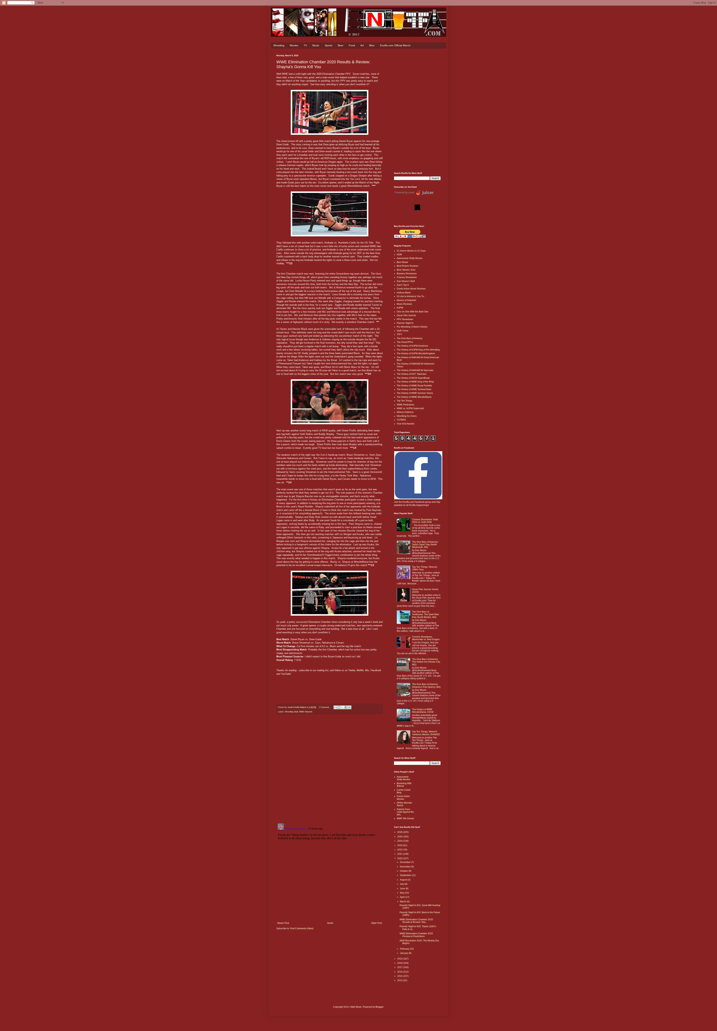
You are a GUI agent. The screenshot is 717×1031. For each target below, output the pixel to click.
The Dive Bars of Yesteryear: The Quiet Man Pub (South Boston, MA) (425, 614)
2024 (400, 841)
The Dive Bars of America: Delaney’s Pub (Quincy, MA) (426, 685)
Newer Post (283, 923)
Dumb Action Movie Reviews (411, 288)
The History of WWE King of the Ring (415, 381)
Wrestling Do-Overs (407, 416)
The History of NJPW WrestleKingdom (416, 353)
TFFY (399, 334)
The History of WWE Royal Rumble (414, 385)
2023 (400, 845)
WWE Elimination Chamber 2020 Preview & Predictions (416, 934)
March (403, 901)
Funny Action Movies (403, 797)
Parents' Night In (405, 323)
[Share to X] (342, 707)
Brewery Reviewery (407, 273)
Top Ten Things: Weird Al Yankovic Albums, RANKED (426, 733)
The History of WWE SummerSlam (414, 389)
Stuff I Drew (402, 330)
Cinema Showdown (407, 277)
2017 (400, 967)
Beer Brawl (402, 262)
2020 (400, 858)
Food (352, 45)
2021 (400, 854)
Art (362, 45)
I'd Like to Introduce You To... (411, 296)
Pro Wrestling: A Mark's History (412, 326)
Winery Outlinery (405, 412)
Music (315, 45)
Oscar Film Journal (406, 315)
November (405, 866)
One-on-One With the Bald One (412, 311)
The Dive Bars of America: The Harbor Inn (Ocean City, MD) (426, 662)
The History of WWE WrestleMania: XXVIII (422, 710)
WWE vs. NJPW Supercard (410, 408)
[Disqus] (329, 769)
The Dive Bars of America (409, 338)
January (404, 953)
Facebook (375, 670)
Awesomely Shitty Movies (410, 258)
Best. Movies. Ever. (406, 270)
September (406, 875)
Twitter (351, 670)
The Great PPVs (405, 342)
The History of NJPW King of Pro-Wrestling (418, 349)
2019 (400, 958)
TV (305, 45)
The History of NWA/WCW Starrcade (415, 370)
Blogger (379, 1007)
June (403, 888)
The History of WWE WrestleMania (414, 397)
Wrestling (278, 45)
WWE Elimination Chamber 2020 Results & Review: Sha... (416, 920)
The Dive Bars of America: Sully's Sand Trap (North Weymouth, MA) (425, 545)
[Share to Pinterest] (349, 707)
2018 (400, 963)
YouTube (285, 673)
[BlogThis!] (339, 707)
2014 (400, 980)
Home (330, 923)
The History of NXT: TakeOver (411, 374)
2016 (400, 971)
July (402, 884)
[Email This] (335, 707)
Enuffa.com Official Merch (395, 45)
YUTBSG (401, 419)
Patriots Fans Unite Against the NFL (405, 812)
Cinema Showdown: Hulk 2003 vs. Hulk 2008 (425, 520)
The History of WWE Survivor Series (415, 393)
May (402, 893)
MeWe (360, 670)
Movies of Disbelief (406, 300)
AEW (399, 254)
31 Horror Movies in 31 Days (411, 250)
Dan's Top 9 (403, 285)
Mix (367, 670)
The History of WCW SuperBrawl (413, 378)
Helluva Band (404, 292)
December (405, 862)
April (402, 897)
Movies (294, 45)
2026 (400, 832)
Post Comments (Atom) (302, 928)
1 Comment (324, 707)
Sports (328, 45)
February (405, 949)
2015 (400, 976)
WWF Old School (405, 818)
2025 (400, 836)
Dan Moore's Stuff (406, 281)
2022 (400, 849)
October (404, 871)
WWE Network (305, 712)
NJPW (400, 307)
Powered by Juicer (405, 192)
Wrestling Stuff (291, 712)
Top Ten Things (404, 400)
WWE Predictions (405, 404)
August (404, 879)
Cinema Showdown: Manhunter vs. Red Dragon (426, 638)
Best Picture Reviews (407, 266)
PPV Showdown (405, 319)
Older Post (376, 923)
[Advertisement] (417, 110)
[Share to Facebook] (346, 707)
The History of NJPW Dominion (412, 346)
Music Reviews (404, 304)
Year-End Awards (405, 423)
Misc (372, 45)
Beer (340, 45)
